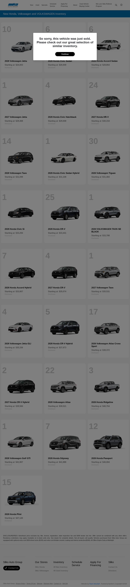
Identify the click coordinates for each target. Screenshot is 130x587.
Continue (65, 54)
